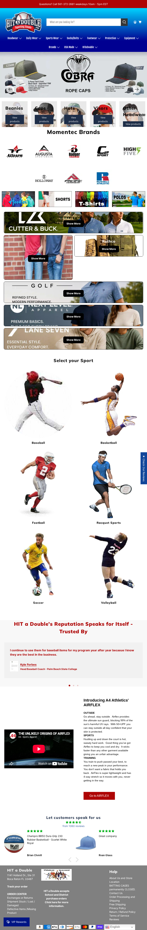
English (115, 926)
